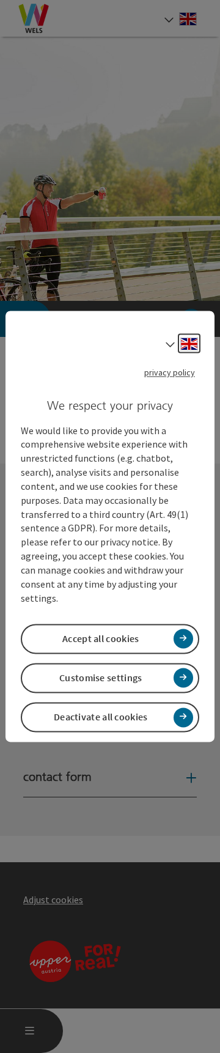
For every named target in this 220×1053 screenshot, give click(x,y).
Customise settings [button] (100, 677)
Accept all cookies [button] (100, 638)
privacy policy (169, 372)
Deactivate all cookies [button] (101, 717)
